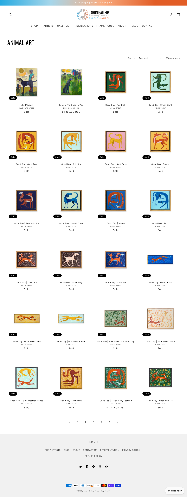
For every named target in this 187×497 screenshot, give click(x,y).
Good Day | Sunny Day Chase (160, 341)
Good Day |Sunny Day (71, 400)
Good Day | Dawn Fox (26, 282)
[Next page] (117, 422)
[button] (10, 15)
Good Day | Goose (160, 164)
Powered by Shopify (103, 491)
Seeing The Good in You (71, 105)
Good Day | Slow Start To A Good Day (115, 341)
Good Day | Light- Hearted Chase (26, 400)
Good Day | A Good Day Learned (116, 400)
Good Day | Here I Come (71, 223)
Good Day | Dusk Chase (160, 282)
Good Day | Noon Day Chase (27, 341)
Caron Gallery (88, 491)
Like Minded (27, 105)
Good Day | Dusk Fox (115, 282)
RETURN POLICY (93, 456)
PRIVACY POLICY (131, 450)
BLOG (67, 450)
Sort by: (132, 58)
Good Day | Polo (160, 223)
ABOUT (76, 450)
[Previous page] (70, 422)
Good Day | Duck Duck (116, 164)
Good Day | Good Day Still (160, 400)
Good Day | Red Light (115, 105)
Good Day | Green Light (160, 105)
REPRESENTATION (109, 450)
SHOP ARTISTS (53, 450)
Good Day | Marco (116, 223)
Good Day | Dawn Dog (71, 282)
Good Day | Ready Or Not (26, 223)
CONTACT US (90, 450)
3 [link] (93, 422)
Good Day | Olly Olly (71, 164)
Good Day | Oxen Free (27, 164)
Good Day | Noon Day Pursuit (71, 341)
